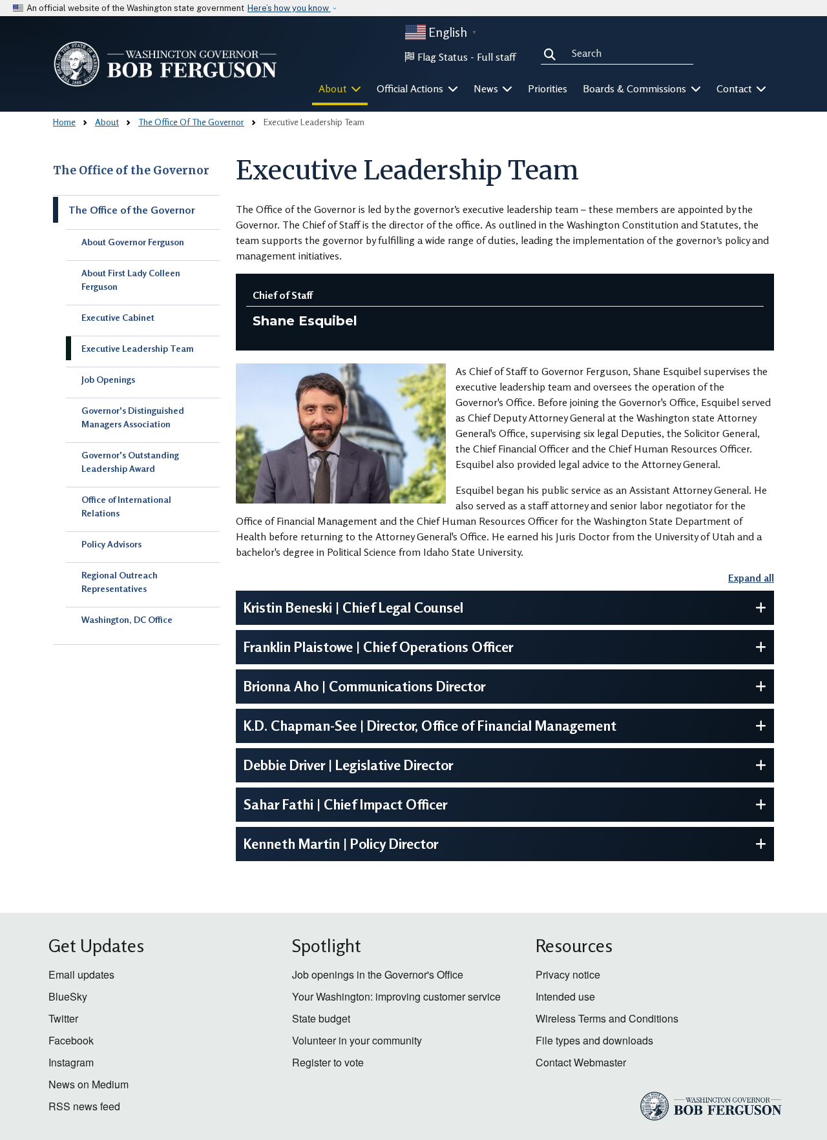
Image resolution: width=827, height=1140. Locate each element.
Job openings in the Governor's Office (377, 974)
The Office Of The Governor (191, 121)
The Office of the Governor (131, 170)
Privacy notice (568, 974)
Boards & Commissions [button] (636, 88)
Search (552, 52)
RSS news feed (84, 1106)
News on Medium (88, 1084)
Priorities (547, 88)
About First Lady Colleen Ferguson (130, 279)
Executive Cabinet (117, 317)
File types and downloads (594, 1040)
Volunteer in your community (357, 1040)
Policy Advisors (111, 543)
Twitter (63, 1018)
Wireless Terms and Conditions (607, 1018)
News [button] (487, 88)
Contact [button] (736, 88)
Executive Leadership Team (137, 348)
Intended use (565, 996)
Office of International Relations (126, 506)
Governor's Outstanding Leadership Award (130, 461)
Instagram (71, 1062)
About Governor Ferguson (132, 241)
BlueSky (67, 996)
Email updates (81, 974)
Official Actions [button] (411, 88)
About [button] (334, 88)
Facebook (71, 1040)
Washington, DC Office (127, 619)
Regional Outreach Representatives (119, 581)
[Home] (165, 64)
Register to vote (328, 1062)
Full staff (496, 56)
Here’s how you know (289, 8)
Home (64, 121)
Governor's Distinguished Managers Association (132, 417)
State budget (321, 1018)
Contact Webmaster (581, 1062)
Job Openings (108, 379)
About (107, 121)
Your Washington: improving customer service (396, 996)
